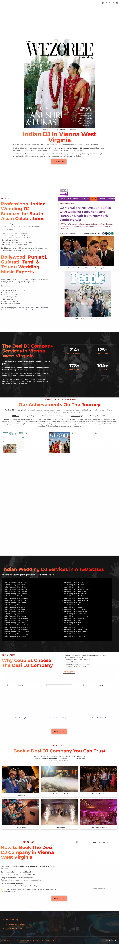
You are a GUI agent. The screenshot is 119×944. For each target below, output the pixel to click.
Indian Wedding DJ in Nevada (72, 587)
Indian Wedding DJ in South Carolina (74, 614)
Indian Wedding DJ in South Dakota (74, 616)
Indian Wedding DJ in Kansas (15, 616)
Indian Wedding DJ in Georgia (15, 603)
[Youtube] (109, 940)
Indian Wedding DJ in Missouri (15, 636)
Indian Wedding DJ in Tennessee (73, 618)
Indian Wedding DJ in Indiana (15, 611)
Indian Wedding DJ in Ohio (71, 603)
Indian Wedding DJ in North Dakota (74, 600)
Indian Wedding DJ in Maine (14, 623)
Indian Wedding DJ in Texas (71, 620)
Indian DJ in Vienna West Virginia (59, 137)
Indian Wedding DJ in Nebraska (73, 585)
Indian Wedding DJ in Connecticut (17, 596)
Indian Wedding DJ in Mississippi (16, 634)
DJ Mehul (15, 416)
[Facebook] (113, 3)
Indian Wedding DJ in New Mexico (74, 594)
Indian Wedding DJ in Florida (15, 600)
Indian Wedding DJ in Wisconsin (73, 634)
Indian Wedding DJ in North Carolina (74, 598)
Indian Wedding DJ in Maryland (16, 625)
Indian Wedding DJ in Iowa (14, 614)
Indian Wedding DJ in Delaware (16, 598)
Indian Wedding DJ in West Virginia (74, 632)
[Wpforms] (116, 3)
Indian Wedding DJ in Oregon (72, 607)
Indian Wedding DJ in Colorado (15, 594)
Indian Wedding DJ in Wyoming (73, 636)
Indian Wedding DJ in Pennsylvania (74, 609)
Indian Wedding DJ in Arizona (15, 587)
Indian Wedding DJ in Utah (71, 623)
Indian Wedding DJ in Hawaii (15, 605)
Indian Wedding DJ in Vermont (72, 625)
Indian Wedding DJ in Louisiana (16, 620)
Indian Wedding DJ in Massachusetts (18, 627)
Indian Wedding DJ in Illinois (14, 609)
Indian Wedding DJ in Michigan (16, 629)
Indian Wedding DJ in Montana (72, 582)
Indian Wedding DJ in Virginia (72, 627)
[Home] (103, 3)
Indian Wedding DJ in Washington (74, 629)
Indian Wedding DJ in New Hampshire (75, 589)
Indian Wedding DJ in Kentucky (16, 618)
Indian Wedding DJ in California (16, 591)
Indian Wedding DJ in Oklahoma (73, 605)
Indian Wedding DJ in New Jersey (73, 591)
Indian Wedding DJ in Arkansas (15, 589)
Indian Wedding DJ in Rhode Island (74, 611)
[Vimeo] (116, 940)
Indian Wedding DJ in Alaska (14, 585)
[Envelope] (107, 3)
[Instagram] (110, 3)
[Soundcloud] (106, 940)
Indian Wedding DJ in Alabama (15, 582)
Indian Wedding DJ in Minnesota (16, 632)
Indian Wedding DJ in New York (73, 596)
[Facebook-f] (103, 940)
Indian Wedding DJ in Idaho (14, 607)
